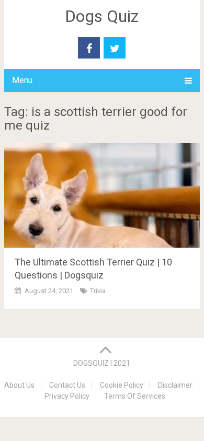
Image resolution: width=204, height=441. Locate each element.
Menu (22, 80)
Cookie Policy (121, 385)
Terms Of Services (134, 396)
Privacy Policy (66, 396)
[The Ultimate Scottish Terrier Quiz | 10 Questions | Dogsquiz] (102, 195)
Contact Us (67, 385)
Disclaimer (175, 385)
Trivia (98, 291)
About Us (19, 385)
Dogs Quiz (102, 16)
